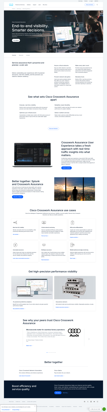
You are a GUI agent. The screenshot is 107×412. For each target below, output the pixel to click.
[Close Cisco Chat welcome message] (88, 408)
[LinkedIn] (91, 401)
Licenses (28, 55)
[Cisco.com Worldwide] (11, 4)
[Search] (97, 4)
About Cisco (11, 401)
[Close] (34, 406)
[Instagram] (97, 401)
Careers (23, 401)
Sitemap (80, 406)
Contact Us (18, 401)
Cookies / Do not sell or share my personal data (39, 406)
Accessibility (51, 406)
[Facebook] (84, 401)
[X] (87, 401)
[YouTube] (94, 401)
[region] (18, 408)
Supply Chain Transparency (66, 406)
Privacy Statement (6, 409)
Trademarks (58, 406)
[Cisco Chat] (104, 409)
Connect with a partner (31, 401)
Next (89, 339)
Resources (21, 55)
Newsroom (75, 406)
